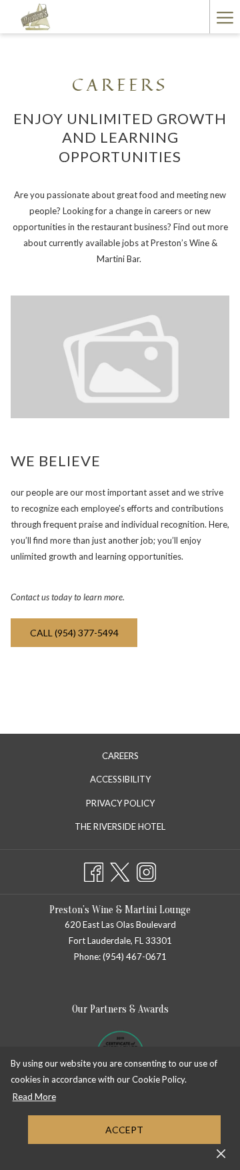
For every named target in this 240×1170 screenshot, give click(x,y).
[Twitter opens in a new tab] (119, 869)
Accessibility (120, 779)
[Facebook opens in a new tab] (93, 869)
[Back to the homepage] (36, 16)
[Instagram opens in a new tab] (146, 869)
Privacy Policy (120, 803)
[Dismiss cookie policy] (221, 1152)
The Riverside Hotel (134, 828)
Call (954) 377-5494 (74, 632)
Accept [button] (124, 1129)
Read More (35, 1099)
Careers (120, 755)
